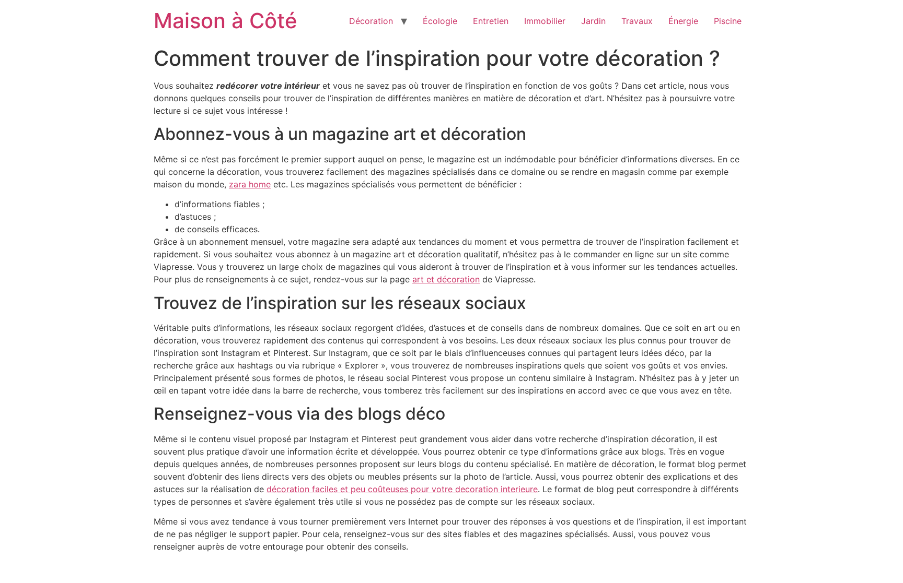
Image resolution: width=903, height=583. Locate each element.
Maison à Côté (225, 20)
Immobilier (544, 21)
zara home (250, 184)
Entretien (490, 21)
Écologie (440, 21)
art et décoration (446, 279)
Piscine (728, 21)
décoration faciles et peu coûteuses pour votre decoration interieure (402, 489)
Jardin (593, 21)
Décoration (371, 21)
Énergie (683, 21)
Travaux (637, 21)
